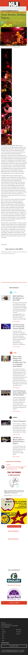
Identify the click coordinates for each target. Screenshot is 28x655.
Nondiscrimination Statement (12, 651)
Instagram (19, 629)
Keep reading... (16, 321)
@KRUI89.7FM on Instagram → (14, 461)
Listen (3, 629)
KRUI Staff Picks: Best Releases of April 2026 (18, 298)
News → (15, 353)
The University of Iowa (8, 650)
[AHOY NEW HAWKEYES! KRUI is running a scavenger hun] (14, 484)
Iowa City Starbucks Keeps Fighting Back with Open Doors (19, 393)
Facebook (19, 631)
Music (3, 634)
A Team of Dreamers (19, 421)
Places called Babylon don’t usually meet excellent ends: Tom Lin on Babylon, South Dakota (19, 361)
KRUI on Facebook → (14, 531)
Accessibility (21, 651)
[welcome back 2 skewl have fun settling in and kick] (14, 511)
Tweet (16, 26)
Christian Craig (9, 23)
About (3, 640)
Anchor (18, 634)
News (3, 636)
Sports (3, 638)
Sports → (16, 417)
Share (12, 26)
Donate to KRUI (14, 603)
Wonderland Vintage (14, 585)
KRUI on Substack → (14, 539)
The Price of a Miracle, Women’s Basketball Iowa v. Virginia (19, 441)
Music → (15, 292)
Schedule (4, 631)
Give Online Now (14, 646)
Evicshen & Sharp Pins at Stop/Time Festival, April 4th (18, 327)
